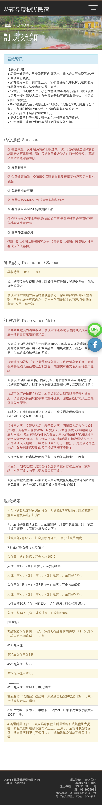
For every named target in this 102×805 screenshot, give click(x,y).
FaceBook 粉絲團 (85, 783)
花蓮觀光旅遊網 (80, 793)
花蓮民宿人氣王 (85, 796)
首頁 (8, 25)
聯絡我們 (90, 779)
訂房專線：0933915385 (75, 786)
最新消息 (76, 779)
